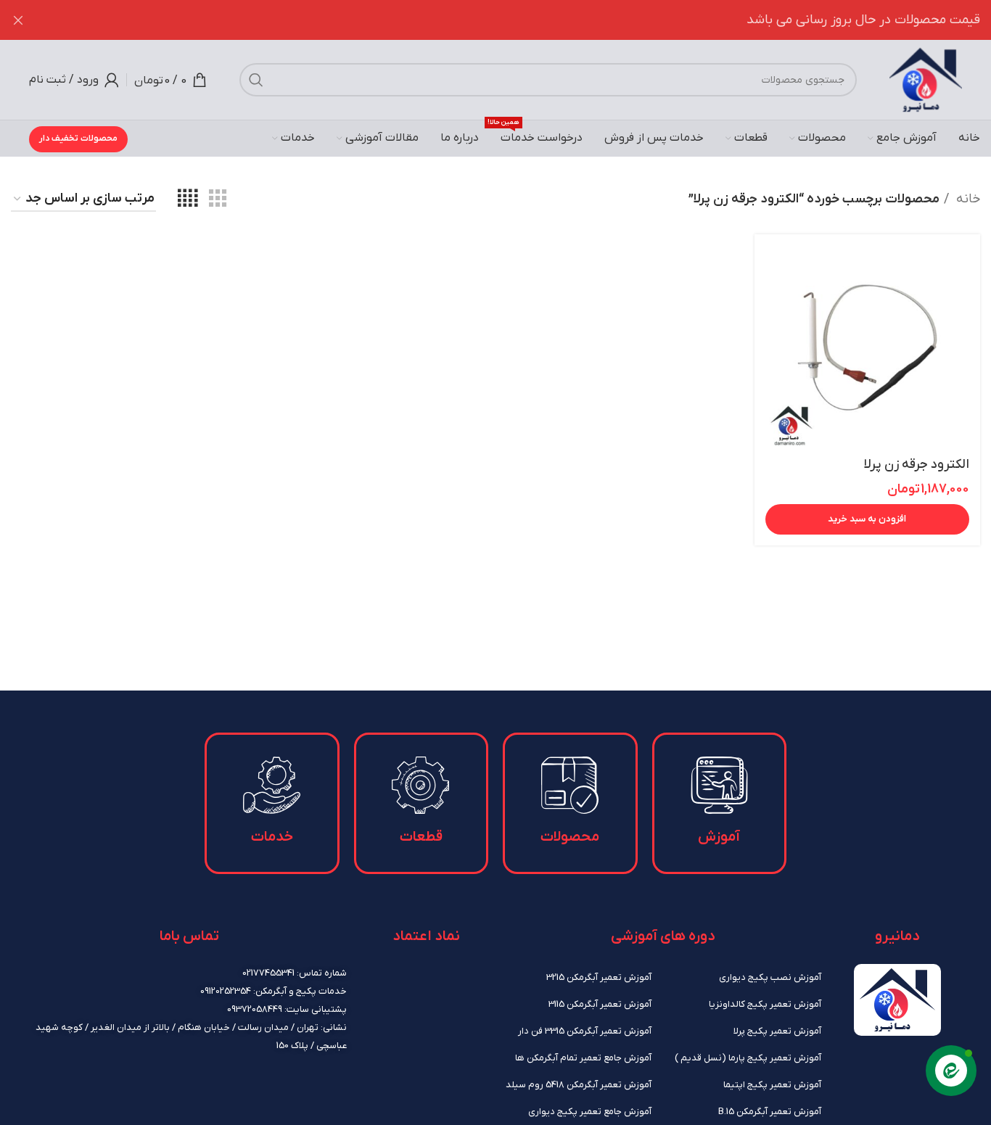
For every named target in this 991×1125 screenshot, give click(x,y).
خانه (966, 199)
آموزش (719, 837)
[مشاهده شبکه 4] (187, 199)
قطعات (421, 837)
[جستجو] (256, 79)
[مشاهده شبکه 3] (217, 199)
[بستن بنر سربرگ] (18, 20)
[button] (867, 519)
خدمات (272, 837)
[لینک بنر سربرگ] (517, 20)
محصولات (569, 837)
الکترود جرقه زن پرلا (916, 464)
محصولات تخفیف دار (78, 138)
